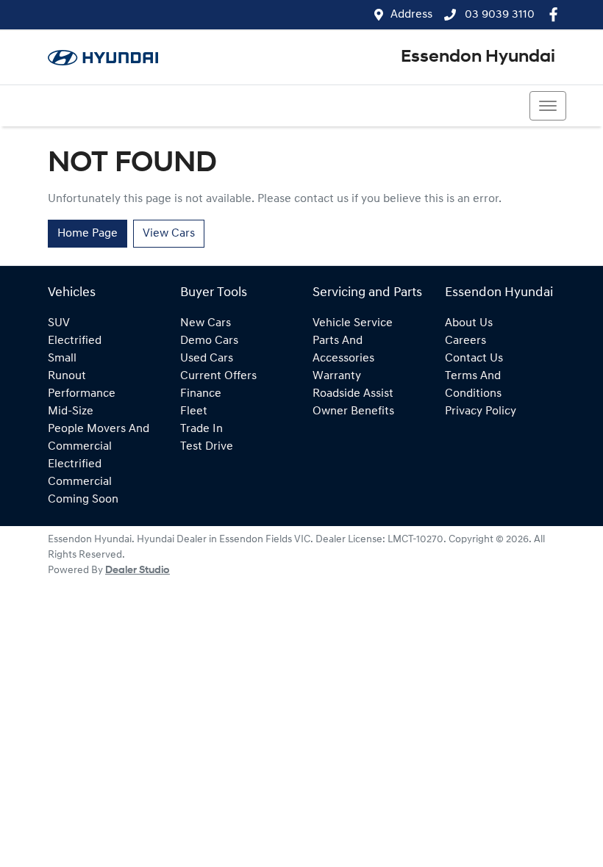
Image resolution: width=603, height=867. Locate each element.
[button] (547, 105)
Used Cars (206, 358)
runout (67, 376)
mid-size (70, 411)
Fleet (193, 411)
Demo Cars (209, 341)
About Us (469, 323)
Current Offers (218, 376)
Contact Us (474, 358)
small (62, 358)
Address (411, 15)
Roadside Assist (353, 394)
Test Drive (206, 447)
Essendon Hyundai (478, 57)
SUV (59, 323)
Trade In (201, 429)
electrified (74, 341)
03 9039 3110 (498, 15)
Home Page (87, 234)
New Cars (205, 323)
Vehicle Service (353, 323)
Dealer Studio (137, 570)
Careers (465, 341)
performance (81, 394)
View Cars (169, 234)
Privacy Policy (480, 411)
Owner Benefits (353, 411)
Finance (200, 394)
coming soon (83, 500)
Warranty (337, 376)
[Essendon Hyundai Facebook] (556, 14)
